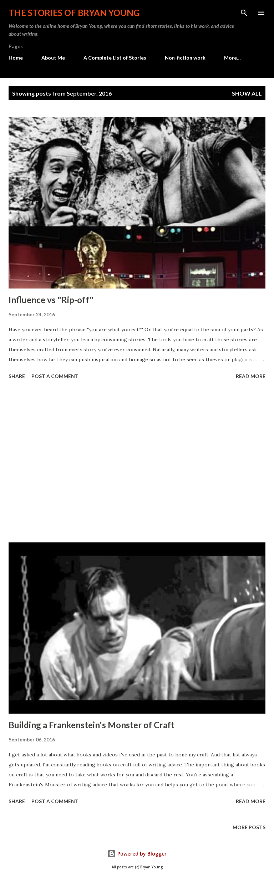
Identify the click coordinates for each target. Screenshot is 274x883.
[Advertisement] (137, 462)
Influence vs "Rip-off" (51, 300)
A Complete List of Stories (114, 58)
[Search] (244, 13)
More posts (249, 827)
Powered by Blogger (141, 853)
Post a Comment (54, 376)
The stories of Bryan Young (74, 12)
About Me (53, 58)
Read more (250, 376)
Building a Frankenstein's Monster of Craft (91, 725)
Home (16, 58)
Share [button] (17, 376)
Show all (247, 93)
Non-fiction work (185, 58)
